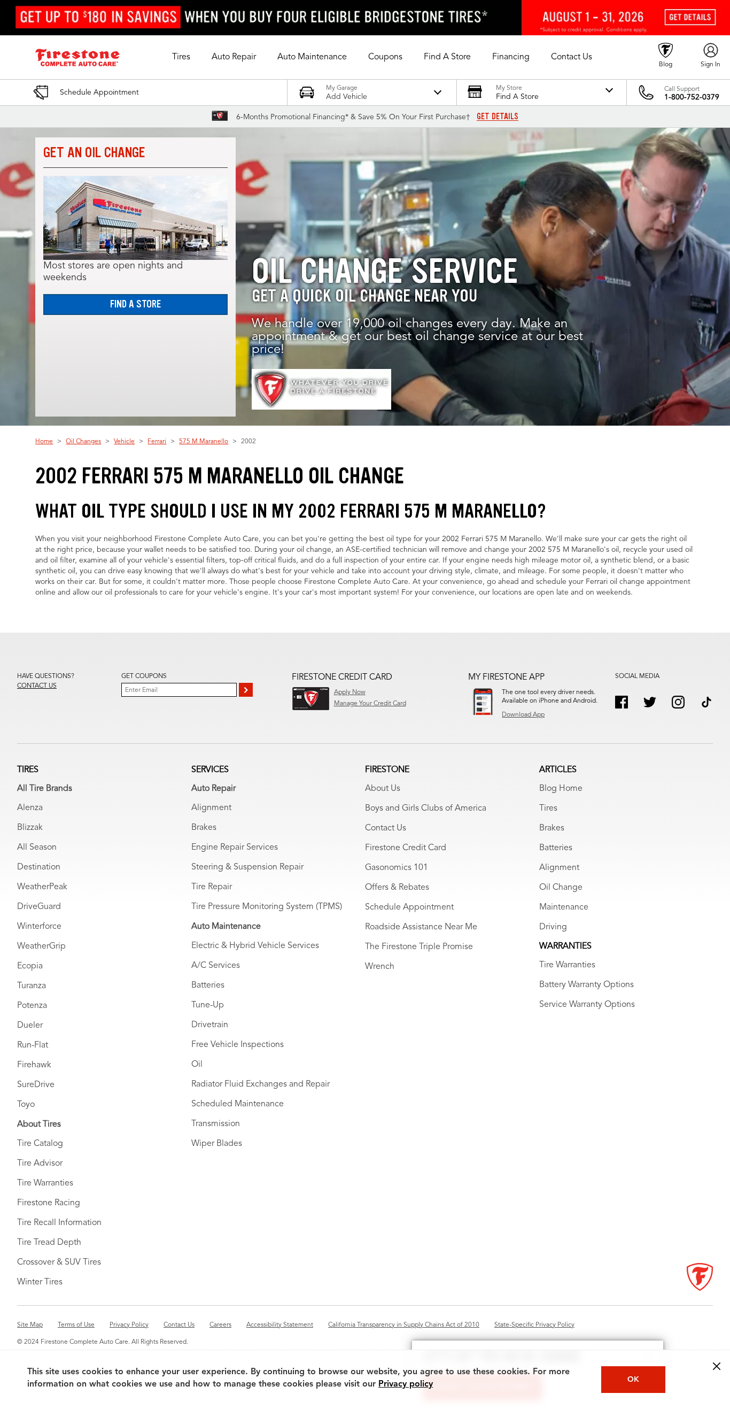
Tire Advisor (40, 1163)
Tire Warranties (45, 1183)
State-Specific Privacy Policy (534, 1325)
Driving (553, 927)
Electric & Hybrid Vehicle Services (255, 946)
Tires (548, 808)
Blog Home (561, 788)
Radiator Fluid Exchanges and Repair (260, 1084)
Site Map (30, 1325)
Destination (38, 867)
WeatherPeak (42, 887)
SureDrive (36, 1085)
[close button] (716, 1366)
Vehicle (124, 441)
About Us (382, 788)
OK (633, 1379)
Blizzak (30, 827)
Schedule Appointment (409, 907)
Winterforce (39, 926)
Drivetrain (209, 1025)
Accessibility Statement (279, 1325)
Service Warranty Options (587, 1004)
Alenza (30, 808)
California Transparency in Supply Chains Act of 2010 (403, 1325)
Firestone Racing (48, 1203)
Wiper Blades (216, 1143)
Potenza (32, 1006)
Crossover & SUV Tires (59, 1262)
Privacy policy (405, 1384)
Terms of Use (76, 1325)
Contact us (37, 686)
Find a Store (135, 304)
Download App (523, 715)
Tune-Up (207, 1005)
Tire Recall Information (59, 1223)
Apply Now (350, 692)
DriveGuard (39, 907)
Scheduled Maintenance (237, 1104)
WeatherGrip (41, 946)
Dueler (30, 1025)
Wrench (379, 967)
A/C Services (215, 965)
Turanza (31, 986)
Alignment (211, 808)
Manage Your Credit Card (370, 703)
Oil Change (561, 887)
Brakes (203, 827)
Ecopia (30, 966)
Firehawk (34, 1065)
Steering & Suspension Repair (247, 867)
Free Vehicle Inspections (237, 1045)
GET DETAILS (497, 116)
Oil (197, 1064)
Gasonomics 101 (396, 868)
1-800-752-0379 (691, 97)
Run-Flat (32, 1045)
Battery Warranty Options (586, 985)
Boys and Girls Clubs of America (425, 808)
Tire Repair (211, 887)
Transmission (215, 1124)
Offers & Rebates (397, 887)
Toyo (26, 1104)
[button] (181, 57)
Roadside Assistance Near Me (421, 927)
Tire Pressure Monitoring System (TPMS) (266, 907)
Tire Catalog (40, 1143)
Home (44, 441)
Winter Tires (40, 1282)
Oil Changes (83, 441)
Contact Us (385, 828)
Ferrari (156, 441)
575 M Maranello (203, 441)
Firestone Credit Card (405, 848)
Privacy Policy (129, 1325)
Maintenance (563, 907)
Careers (220, 1325)
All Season (37, 847)
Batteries (207, 985)
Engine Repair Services (234, 847)
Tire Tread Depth (49, 1242)
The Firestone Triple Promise (419, 947)
